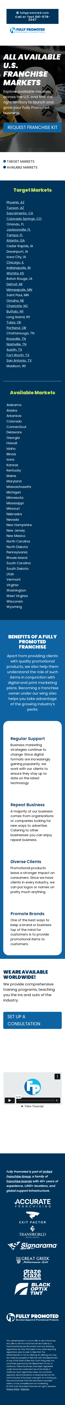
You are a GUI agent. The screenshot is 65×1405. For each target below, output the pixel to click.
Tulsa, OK (13, 322)
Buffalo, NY (15, 311)
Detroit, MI (14, 284)
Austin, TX (14, 349)
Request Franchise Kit (32, 127)
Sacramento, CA (19, 213)
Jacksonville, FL (18, 229)
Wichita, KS (15, 273)
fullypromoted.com (34, 13)
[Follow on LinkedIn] (24, 1330)
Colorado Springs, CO (24, 218)
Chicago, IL (15, 262)
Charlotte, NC (17, 306)
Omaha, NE (15, 300)
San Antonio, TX (19, 360)
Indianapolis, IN (18, 268)
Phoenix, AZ (15, 202)
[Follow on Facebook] (9, 1330)
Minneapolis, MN (19, 289)
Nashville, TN (16, 344)
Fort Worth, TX (17, 355)
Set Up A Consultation (24, 1020)
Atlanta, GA (15, 240)
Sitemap (25, 1389)
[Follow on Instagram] (17, 1330)
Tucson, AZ (15, 208)
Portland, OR (16, 328)
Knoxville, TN (16, 338)
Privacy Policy (12, 1389)
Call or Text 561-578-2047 (32, 18)
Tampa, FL (14, 235)
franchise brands (19, 1181)
